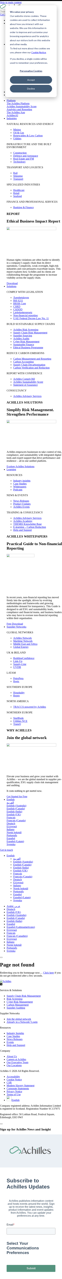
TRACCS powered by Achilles (29, 706)
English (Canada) (16, 918)
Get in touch (6, 850)
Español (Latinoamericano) (21, 927)
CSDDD (17, 309)
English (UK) (14, 912)
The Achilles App (16, 112)
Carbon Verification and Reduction (31, 367)
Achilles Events (21, 506)
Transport (18, 179)
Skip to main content (10, 2)
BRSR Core (19, 303)
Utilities (17, 138)
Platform (11, 100)
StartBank (18, 718)
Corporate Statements (18, 1088)
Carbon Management (18, 1004)
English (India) (14, 921)
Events (10, 1042)
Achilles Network (22, 638)
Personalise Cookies (31, 70)
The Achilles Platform (18, 103)
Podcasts (17, 489)
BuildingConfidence (23, 658)
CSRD (16, 306)
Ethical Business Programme (28, 347)
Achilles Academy (22, 521)
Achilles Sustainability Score (22, 106)
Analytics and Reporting (19, 109)
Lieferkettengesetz (22, 312)
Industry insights (21, 480)
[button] (11, 855)
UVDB (17, 667)
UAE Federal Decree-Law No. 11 (31, 318)
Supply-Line (19, 664)
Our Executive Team (17, 1062)
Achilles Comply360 (24, 379)
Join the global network (19, 1019)
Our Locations (14, 1065)
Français (11, 933)
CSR (9, 1082)
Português (12, 947)
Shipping (18, 176)
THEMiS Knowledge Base (27, 524)
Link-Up (17, 661)
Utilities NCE (20, 721)
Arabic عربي (13, 906)
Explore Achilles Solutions (20, 466)
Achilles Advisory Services (27, 396)
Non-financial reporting (25, 315)
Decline (31, 88)
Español (11, 924)
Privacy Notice (14, 1091)
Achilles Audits (21, 338)
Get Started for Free (17, 796)
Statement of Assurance (25, 384)
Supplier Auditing (16, 1007)
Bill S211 (18, 300)
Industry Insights (15, 1033)
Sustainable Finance (23, 344)
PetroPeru (18, 678)
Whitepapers (19, 486)
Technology (19, 161)
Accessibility (13, 1076)
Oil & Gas (18, 132)
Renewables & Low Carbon (28, 135)
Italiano (10, 942)
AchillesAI (12, 115)
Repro (16, 695)
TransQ (17, 724)
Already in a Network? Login (22, 1022)
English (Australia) (16, 915)
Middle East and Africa (25, 644)
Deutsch (11, 909)
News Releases (21, 500)
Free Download (15, 623)
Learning (11, 469)
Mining (17, 129)
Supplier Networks (16, 626)
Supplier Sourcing (22, 335)
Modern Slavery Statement (20, 1085)
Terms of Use (14, 1094)
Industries (12, 118)
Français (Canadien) (17, 936)
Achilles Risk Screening (25, 329)
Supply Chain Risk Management (30, 332)
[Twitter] (1, 984)
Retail (16, 193)
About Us (12, 1056)
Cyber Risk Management (26, 341)
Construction (20, 152)
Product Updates (22, 503)
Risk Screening (14, 998)
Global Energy (21, 647)
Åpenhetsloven (21, 297)
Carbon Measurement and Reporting (32, 358)
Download (12, 283)
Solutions (11, 286)
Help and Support (22, 530)
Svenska (11, 950)
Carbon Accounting (23, 361)
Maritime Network (23, 641)
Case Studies (20, 483)
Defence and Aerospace (25, 155)
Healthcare (18, 190)
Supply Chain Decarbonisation (29, 364)
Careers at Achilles (16, 1059)
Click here (48, 972)
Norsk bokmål (14, 944)
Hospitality (19, 692)
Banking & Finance (23, 207)
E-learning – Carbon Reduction (29, 527)
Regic (16, 681)
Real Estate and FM (23, 158)
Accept (31, 79)
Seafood (17, 196)
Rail (15, 173)
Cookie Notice (38, 52)
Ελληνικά (12, 930)
